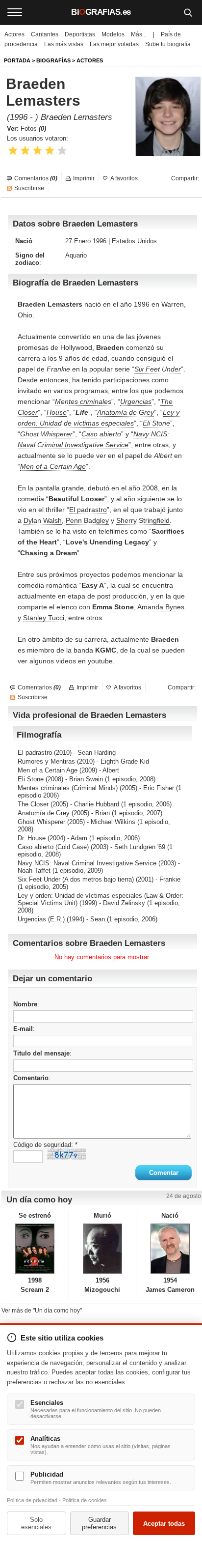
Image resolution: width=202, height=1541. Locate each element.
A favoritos (124, 178)
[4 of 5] (50, 150)
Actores (14, 34)
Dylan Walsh (43, 520)
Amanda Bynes (160, 607)
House (57, 412)
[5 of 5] (62, 150)
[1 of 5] (13, 150)
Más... (139, 34)
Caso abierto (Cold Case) (53, 847)
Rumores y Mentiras (46, 761)
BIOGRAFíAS (53, 60)
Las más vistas (63, 44)
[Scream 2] (35, 1249)
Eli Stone (156, 423)
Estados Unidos (134, 241)
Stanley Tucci (43, 618)
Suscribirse (29, 188)
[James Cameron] (170, 1249)
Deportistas (80, 34)
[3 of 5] (37, 150)
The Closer (33, 804)
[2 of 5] (25, 150)
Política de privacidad (32, 1500)
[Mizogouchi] (102, 1249)
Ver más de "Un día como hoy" (41, 1310)
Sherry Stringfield (143, 520)
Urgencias (136, 401)
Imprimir (84, 178)
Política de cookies (84, 1500)
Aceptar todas (164, 1523)
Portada (17, 60)
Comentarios (35, 178)
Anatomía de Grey (125, 412)
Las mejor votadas (114, 44)
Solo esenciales (36, 1523)
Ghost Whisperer (46, 434)
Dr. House (32, 838)
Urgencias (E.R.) (41, 919)
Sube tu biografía (168, 44)
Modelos (113, 34)
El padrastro (88, 510)
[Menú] (15, 12)
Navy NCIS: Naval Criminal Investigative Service (87, 863)
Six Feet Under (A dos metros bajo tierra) (76, 879)
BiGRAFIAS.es (101, 12)
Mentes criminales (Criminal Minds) (68, 788)
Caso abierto (101, 434)
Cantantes (44, 34)
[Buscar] (187, 12)
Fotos (33, 128)
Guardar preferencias (99, 1523)
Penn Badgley (87, 520)
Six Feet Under (157, 369)
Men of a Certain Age (53, 466)
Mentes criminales (83, 401)
